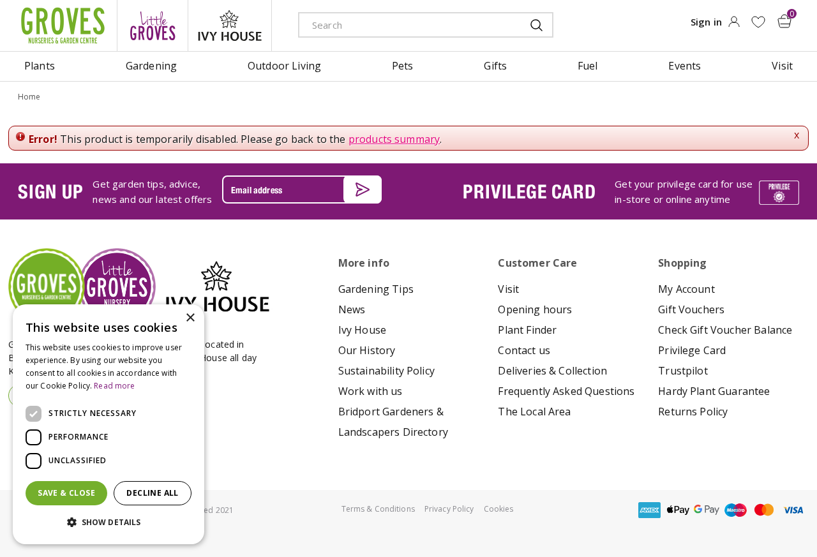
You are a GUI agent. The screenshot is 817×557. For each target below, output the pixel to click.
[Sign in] (734, 25)
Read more (114, 385)
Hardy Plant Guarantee (714, 391)
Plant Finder (527, 330)
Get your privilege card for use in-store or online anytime (684, 191)
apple (678, 510)
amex (649, 510)
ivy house (230, 25)
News (352, 309)
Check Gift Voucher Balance (725, 330)
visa (793, 510)
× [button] (190, 318)
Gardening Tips (376, 289)
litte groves (152, 25)
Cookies (499, 508)
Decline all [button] (152, 492)
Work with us (370, 391)
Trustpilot (683, 371)
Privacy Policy (449, 508)
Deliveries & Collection (552, 371)
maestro (735, 510)
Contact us (524, 350)
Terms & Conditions (378, 508)
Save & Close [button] (66, 492)
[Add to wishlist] (758, 22)
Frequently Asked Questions (566, 391)
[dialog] (108, 424)
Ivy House (362, 330)
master (764, 510)
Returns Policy (693, 412)
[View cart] (784, 21)
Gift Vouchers (691, 309)
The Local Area (534, 412)
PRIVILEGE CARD (529, 191)
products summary (394, 139)
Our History (367, 350)
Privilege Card (692, 350)
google (706, 510)
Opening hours (535, 309)
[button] (108, 522)
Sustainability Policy (386, 371)
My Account (686, 289)
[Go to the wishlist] (758, 22)
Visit (508, 289)
